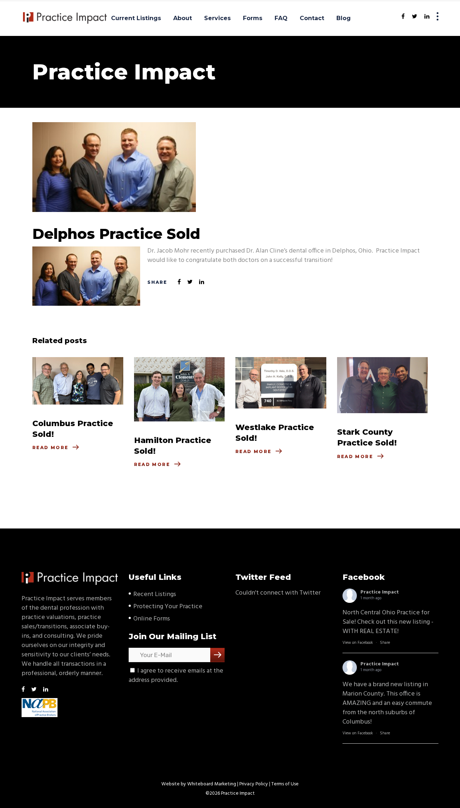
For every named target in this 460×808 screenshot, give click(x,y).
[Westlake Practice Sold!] (280, 382)
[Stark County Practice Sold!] (382, 385)
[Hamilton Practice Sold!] (179, 389)
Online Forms (151, 619)
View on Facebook (357, 643)
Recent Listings (154, 594)
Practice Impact (379, 592)
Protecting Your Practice (167, 606)
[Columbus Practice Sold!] (77, 381)
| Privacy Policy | (253, 784)
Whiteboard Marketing (211, 784)
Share (385, 643)
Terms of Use (285, 784)
